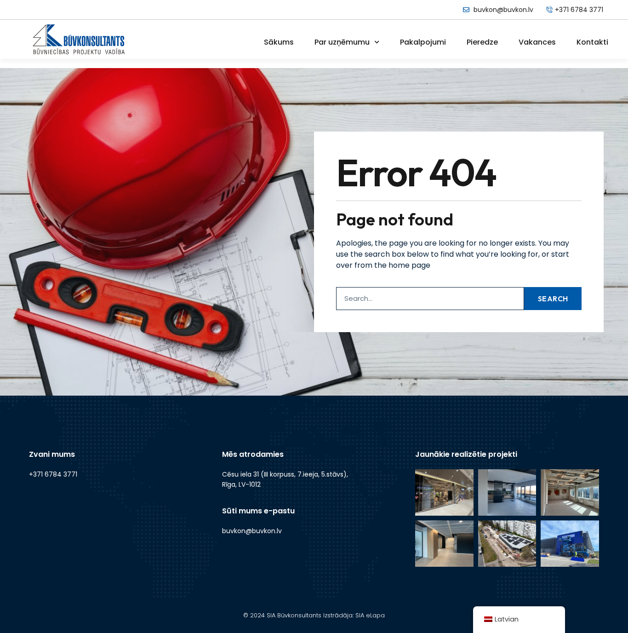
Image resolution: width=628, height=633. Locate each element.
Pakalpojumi (423, 42)
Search (553, 298)
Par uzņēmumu (342, 42)
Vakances (537, 42)
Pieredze (482, 42)
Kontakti (592, 42)
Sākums (279, 42)
